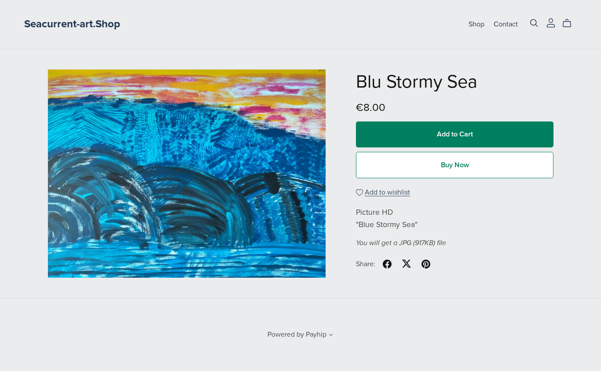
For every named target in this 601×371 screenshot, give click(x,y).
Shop (476, 24)
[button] (330, 336)
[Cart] (570, 23)
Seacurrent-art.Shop (72, 24)
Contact (506, 24)
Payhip (316, 334)
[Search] (534, 23)
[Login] (551, 22)
